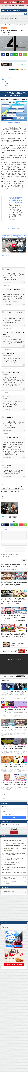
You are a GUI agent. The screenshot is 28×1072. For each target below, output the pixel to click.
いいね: (6, 83)
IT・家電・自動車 (4, 28)
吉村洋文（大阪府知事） (13, 438)
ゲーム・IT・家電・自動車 (19, 5)
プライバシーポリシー (8, 891)
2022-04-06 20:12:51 (7, 346)
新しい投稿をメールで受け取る (10, 557)
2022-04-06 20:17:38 (7, 325)
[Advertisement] (14, 908)
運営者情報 (5, 927)
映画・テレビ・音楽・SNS (9, 5)
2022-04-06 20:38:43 (7, 304)
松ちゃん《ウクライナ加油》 (14, 372)
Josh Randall (10, 417)
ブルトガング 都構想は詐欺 (13, 290)
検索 (14, 817)
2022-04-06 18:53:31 (7, 409)
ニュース (2, 5)
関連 (6, 85)
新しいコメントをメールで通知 (10, 554)
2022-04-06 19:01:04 (7, 364)
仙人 (8, 396)
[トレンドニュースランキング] (14, 828)
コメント (4, 529)
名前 (2, 542)
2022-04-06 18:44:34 (7, 430)
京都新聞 (9, 465)
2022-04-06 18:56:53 (7, 389)
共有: (6, 81)
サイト (3, 551)
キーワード (4, 806)
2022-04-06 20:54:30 (7, 282)
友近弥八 (9, 269)
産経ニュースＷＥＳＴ (12, 353)
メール (3, 548)
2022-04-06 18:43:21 (7, 457)
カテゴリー (4, 811)
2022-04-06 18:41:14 (7, 476)
